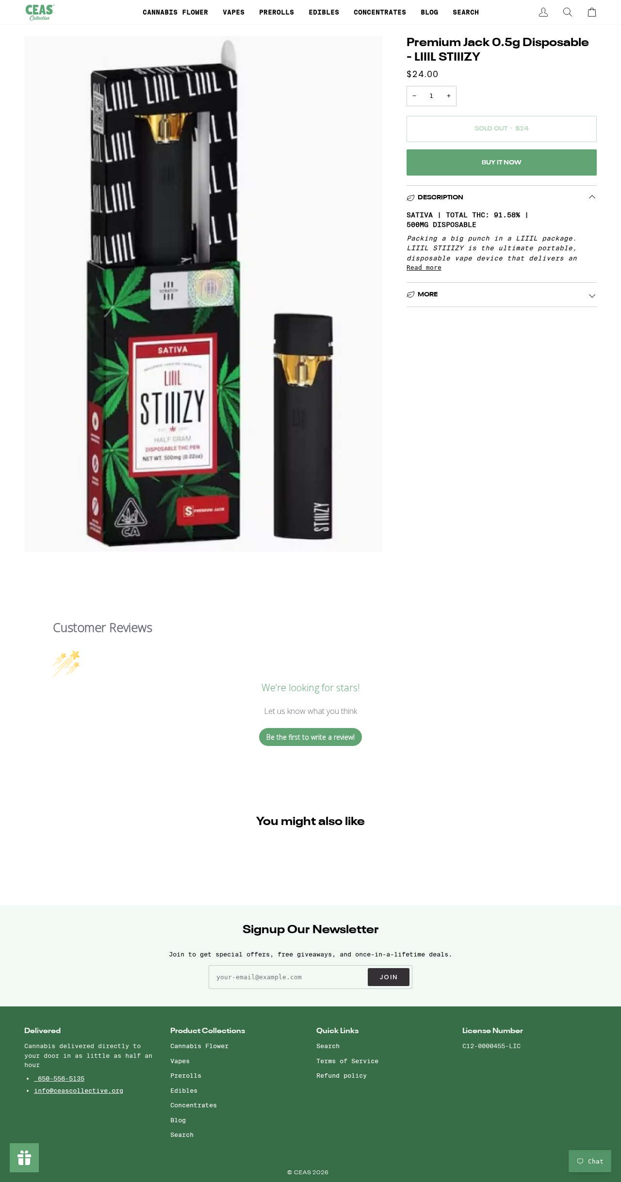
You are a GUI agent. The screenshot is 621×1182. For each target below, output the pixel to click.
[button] (175, 12)
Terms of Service (347, 1060)
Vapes (180, 1060)
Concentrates (193, 1104)
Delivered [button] (42, 1031)
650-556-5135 (59, 1078)
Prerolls (185, 1075)
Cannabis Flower (199, 1045)
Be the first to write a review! (310, 737)
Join (388, 977)
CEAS (303, 1173)
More (428, 294)
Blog (178, 1120)
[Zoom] (42, 533)
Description (440, 197)
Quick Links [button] (337, 1031)
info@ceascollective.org (78, 1090)
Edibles (183, 1090)
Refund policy (341, 1075)
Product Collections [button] (207, 1031)
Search (182, 1134)
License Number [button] (492, 1031)
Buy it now (502, 163)
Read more (424, 267)
